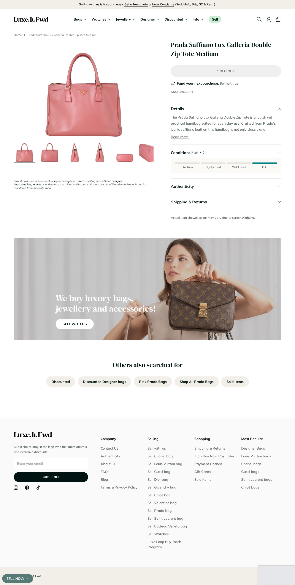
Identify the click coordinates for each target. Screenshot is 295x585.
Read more (180, 137)
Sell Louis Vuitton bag (165, 464)
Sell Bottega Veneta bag (167, 526)
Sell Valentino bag (162, 503)
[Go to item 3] (75, 151)
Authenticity (110, 456)
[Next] (149, 151)
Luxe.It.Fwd (33, 576)
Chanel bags (251, 464)
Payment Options (208, 464)
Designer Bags (253, 448)
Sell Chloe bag (159, 495)
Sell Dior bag (158, 479)
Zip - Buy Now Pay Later (214, 456)
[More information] (202, 152)
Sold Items (235, 381)
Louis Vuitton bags (256, 456)
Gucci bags (250, 471)
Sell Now (15, 578)
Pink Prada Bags (153, 381)
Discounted (60, 381)
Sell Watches (158, 534)
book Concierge (163, 4)
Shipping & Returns (209, 448)
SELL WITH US (75, 324)
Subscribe (51, 477)
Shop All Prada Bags (197, 381)
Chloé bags (250, 487)
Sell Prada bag (160, 510)
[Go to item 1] (24, 151)
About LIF (108, 464)
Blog (104, 479)
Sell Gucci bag (159, 471)
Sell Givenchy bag (162, 487)
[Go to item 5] (125, 151)
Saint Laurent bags (256, 479)
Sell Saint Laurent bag (165, 518)
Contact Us (109, 448)
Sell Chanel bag (160, 456)
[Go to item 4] (100, 151)
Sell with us (229, 83)
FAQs (105, 471)
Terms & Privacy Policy (119, 487)
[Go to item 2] (49, 151)
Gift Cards (202, 471)
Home (18, 35)
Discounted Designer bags (104, 381)
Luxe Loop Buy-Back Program (164, 544)
